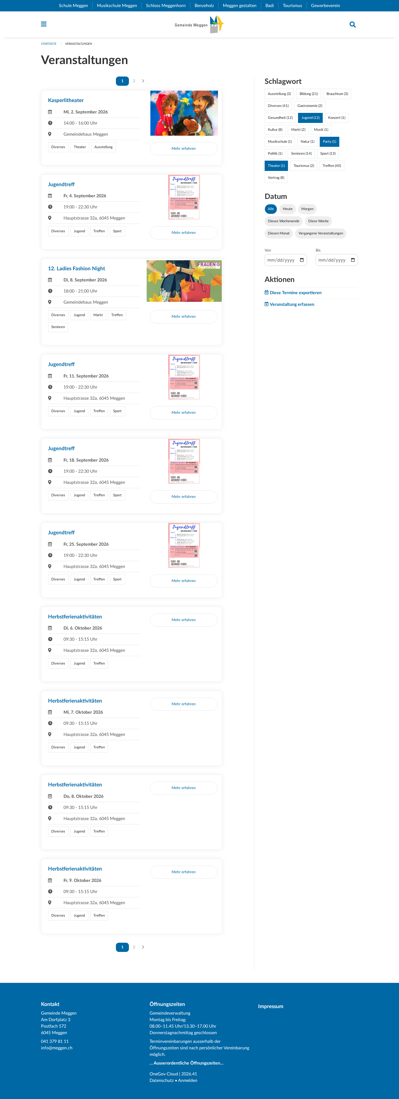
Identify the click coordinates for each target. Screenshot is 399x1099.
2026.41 (189, 1074)
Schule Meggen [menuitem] (75, 6)
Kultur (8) (275, 129)
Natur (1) (307, 141)
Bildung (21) (309, 94)
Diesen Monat (279, 233)
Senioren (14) (301, 153)
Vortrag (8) (276, 177)
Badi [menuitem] (271, 6)
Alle (271, 209)
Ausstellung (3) (279, 94)
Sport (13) (327, 153)
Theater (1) (276, 165)
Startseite (48, 43)
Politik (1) (275, 153)
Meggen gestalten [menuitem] (242, 6)
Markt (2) (298, 129)
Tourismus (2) (304, 165)
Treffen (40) (332, 165)
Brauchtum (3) (337, 94)
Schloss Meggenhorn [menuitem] (168, 6)
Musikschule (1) (280, 141)
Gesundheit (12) (280, 117)
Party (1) (329, 141)
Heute (288, 209)
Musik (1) (321, 129)
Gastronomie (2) (309, 105)
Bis (318, 250)
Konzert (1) (336, 117)
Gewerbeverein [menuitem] (327, 6)
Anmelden (187, 1080)
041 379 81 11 (55, 1041)
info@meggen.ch (56, 1048)
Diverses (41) (278, 105)
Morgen (307, 209)
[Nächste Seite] (143, 81)
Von (268, 250)
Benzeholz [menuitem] (206, 6)
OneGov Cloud (164, 1074)
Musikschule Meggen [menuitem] (119, 6)
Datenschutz (162, 1080)
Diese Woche (318, 221)
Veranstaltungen (78, 43)
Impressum (270, 1006)
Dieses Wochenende (283, 221)
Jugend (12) (310, 117)
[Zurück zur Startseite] (199, 24)
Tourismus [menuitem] (294, 6)
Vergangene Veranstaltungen (321, 233)
